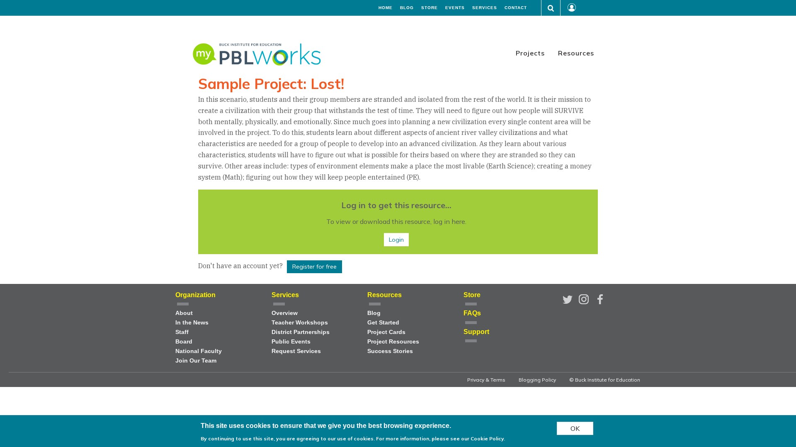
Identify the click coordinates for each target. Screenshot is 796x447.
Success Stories (390, 351)
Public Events (291, 342)
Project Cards (386, 332)
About (184, 313)
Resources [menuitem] (576, 53)
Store (429, 8)
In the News (192, 323)
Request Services (296, 351)
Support (476, 331)
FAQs (472, 313)
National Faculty (198, 351)
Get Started (383, 323)
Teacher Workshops (300, 323)
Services (484, 8)
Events (455, 8)
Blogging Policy (537, 380)
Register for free (314, 266)
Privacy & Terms (486, 380)
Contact (516, 8)
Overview (285, 313)
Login (396, 239)
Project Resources (393, 342)
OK (575, 428)
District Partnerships (301, 332)
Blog (407, 8)
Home (386, 8)
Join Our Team (195, 361)
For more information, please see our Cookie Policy (440, 438)
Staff (182, 332)
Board (183, 342)
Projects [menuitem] (530, 53)
